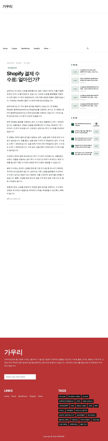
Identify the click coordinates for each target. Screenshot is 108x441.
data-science (88, 401)
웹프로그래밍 (64, 420)
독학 (96, 406)
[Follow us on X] (96, 48)
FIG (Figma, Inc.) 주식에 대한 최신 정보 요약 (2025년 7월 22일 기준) (83, 153)
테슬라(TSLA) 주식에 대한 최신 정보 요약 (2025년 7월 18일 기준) (83, 146)
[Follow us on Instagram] (100, 48)
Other (46, 48)
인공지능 (74, 420)
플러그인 (83, 424)
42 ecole (62, 396)
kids (72, 406)
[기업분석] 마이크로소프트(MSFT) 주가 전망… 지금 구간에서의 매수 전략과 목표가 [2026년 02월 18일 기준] (89, 71)
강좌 (90, 406)
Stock (5, 48)
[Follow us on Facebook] (92, 48)
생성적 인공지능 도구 (66, 415)
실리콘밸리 (81, 415)
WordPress (25, 48)
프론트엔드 (74, 424)
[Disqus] (36, 242)
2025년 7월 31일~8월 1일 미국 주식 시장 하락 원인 (83, 132)
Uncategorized (12, 68)
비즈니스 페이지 (81, 410)
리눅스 (61, 410)
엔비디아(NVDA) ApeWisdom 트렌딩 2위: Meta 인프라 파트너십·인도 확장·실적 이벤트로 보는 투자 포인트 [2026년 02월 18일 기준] (89, 79)
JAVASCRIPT (63, 406)
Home (6, 396)
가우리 (7, 6)
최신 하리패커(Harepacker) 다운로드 (83, 124)
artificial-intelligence (66, 401)
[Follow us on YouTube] (104, 48)
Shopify (37, 48)
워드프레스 (91, 415)
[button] (88, 48)
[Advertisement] (54, 29)
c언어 (78, 401)
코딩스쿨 (95, 420)
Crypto (14, 48)
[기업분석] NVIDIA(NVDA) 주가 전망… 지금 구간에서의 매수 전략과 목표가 (89, 88)
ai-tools (85, 396)
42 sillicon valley (74, 396)
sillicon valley (81, 406)
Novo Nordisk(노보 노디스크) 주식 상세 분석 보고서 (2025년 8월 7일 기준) (83, 139)
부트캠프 (70, 410)
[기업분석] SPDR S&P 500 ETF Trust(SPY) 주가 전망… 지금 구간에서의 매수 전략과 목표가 (89, 96)
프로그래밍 (63, 424)
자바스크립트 (85, 420)
